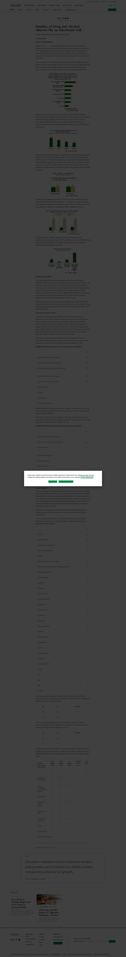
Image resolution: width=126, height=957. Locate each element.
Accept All (52, 481)
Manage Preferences (66, 481)
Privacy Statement (87, 477)
